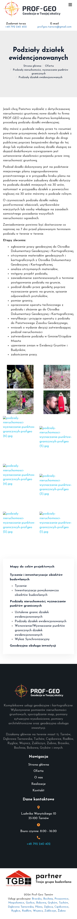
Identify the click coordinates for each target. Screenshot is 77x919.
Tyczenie (21, 586)
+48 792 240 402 (16, 27)
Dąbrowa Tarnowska (21, 906)
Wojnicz (38, 910)
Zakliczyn (50, 910)
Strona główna (32, 66)
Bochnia (48, 898)
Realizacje (38, 784)
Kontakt (38, 790)
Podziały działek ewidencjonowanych (40, 621)
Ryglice (15, 910)
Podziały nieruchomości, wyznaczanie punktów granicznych (38, 604)
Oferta (49, 66)
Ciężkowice (61, 906)
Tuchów (63, 902)
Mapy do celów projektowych (32, 566)
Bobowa (41, 902)
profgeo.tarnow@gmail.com (54, 27)
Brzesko (37, 898)
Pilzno (38, 906)
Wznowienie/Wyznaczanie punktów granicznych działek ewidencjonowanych (40, 630)
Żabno (62, 910)
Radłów (26, 910)
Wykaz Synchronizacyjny (32, 639)
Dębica (48, 906)
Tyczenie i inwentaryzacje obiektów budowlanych (36, 577)
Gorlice (30, 902)
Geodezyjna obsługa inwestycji (33, 645)
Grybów (52, 902)
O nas (38, 777)
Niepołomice (16, 902)
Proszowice (61, 898)
